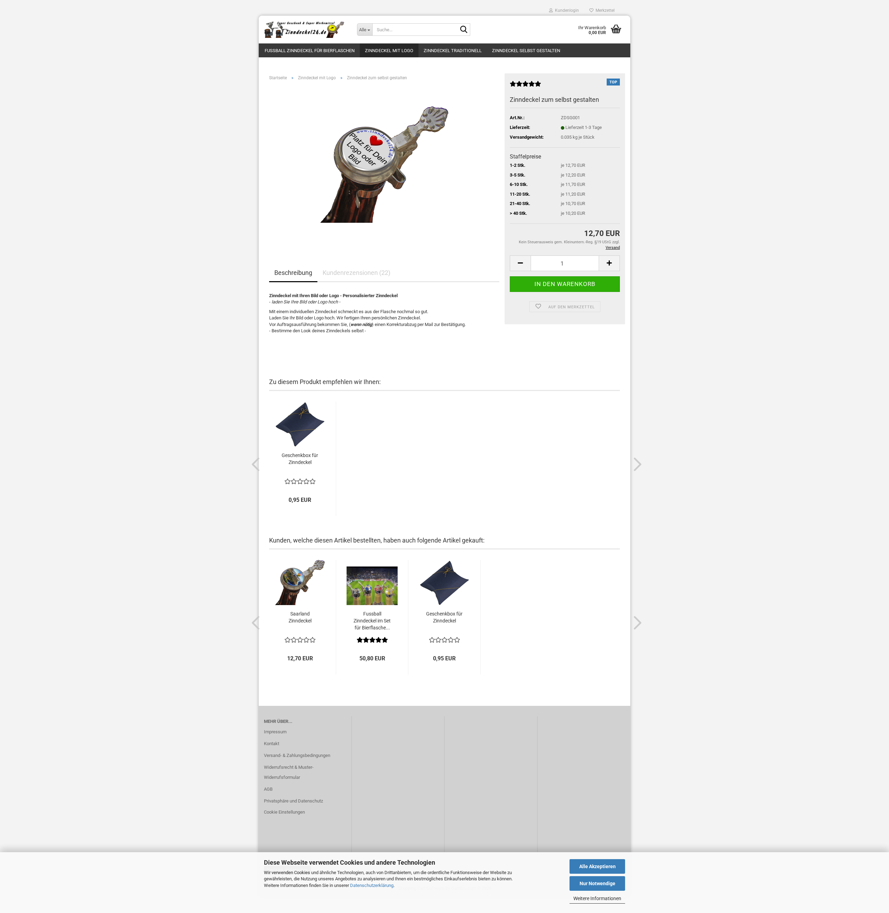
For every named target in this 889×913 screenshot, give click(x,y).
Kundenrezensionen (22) (356, 272)
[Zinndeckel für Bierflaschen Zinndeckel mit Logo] (305, 29)
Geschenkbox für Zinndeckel (300, 459)
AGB (268, 789)
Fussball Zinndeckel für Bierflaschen (310, 50)
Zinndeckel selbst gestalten (526, 50)
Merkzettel (604, 10)
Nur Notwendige (597, 883)
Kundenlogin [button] (566, 10)
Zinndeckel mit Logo (389, 50)
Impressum (275, 731)
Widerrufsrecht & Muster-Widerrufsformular (289, 772)
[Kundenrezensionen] (525, 86)
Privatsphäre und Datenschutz (293, 801)
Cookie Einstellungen (284, 812)
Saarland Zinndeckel (300, 617)
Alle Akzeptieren (597, 866)
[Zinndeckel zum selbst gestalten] (384, 164)
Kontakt (271, 743)
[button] (520, 263)
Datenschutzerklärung (371, 885)
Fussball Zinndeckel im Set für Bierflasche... (372, 620)
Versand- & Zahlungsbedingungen (297, 755)
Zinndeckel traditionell (453, 50)
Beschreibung (293, 272)
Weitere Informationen (597, 898)
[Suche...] (463, 30)
